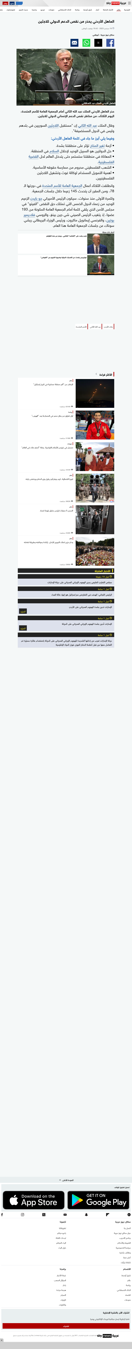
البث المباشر (61, 1242)
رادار (64, 1285)
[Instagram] (22, 1215)
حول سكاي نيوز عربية (122, 1233)
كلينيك (63, 1299)
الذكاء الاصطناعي (124, 1290)
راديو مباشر (61, 1233)
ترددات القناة (61, 1237)
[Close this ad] (2, 1340)
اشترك (66, 1326)
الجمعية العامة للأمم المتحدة (62, 185)
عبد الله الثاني (87, 125)
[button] (110, 43)
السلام (54, 150)
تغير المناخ (97, 145)
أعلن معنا (127, 1257)
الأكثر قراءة (106, 374)
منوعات (128, 1299)
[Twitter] (43, 1215)
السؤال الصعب (60, 1280)
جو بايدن (36, 198)
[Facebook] (2, 1215)
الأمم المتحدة (81, 326)
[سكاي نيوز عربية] (116, 3)
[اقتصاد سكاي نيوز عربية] (19, 3)
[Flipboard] (107, 1215)
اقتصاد (128, 1294)
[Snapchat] (86, 1215)
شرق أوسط (126, 1275)
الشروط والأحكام (124, 1242)
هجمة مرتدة (61, 1290)
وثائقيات (62, 1304)
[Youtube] (65, 1215)
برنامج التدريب (125, 1237)
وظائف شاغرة (125, 1252)
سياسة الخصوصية (123, 1247)
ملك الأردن (108, 326)
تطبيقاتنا (62, 1228)
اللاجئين (53, 125)
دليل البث (62, 1247)
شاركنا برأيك (126, 1262)
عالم (129, 1280)
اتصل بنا (127, 1228)
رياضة (128, 1285)
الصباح (63, 1294)
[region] (66, 1346)
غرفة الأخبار (61, 1275)
